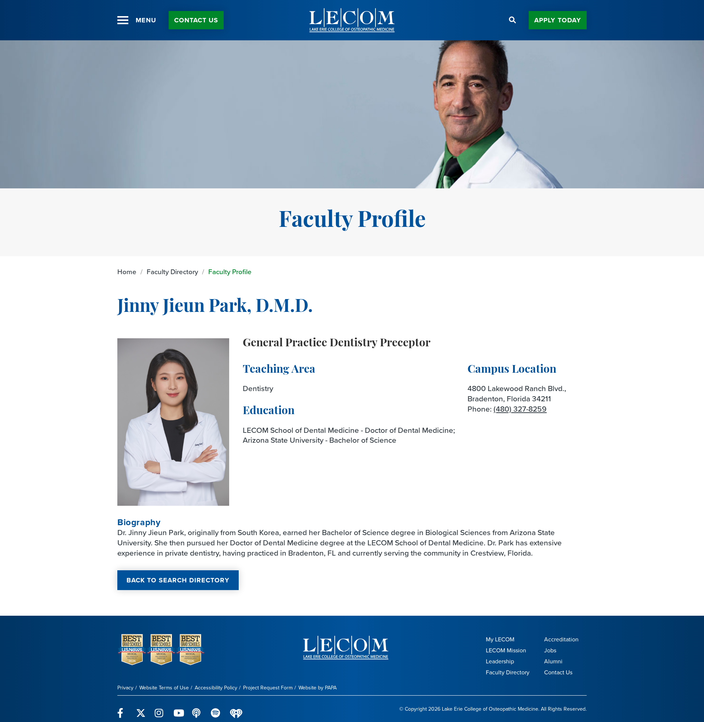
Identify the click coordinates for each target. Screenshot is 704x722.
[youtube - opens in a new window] (178, 708)
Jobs (550, 650)
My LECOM (500, 639)
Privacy (125, 688)
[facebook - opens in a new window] (122, 708)
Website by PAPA (317, 688)
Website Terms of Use (164, 688)
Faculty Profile (230, 271)
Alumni (553, 661)
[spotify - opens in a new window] (216, 708)
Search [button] (512, 20)
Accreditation (561, 639)
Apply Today (557, 20)
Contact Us (196, 20)
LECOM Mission (506, 650)
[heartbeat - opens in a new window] (236, 709)
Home (126, 271)
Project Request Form (268, 688)
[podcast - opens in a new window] (197, 708)
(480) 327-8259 (520, 409)
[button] (122, 20)
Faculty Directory (172, 271)
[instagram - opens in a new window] (160, 708)
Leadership (500, 661)
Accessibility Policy (216, 688)
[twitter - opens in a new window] (141, 708)
